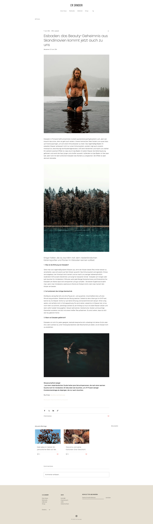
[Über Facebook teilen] (44, 410)
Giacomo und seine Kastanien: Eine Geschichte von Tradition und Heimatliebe (76, 448)
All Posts (37, 19)
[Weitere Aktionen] (108, 31)
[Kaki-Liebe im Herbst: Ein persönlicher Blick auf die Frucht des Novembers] (48, 436)
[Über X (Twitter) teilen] (49, 410)
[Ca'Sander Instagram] (76, 516)
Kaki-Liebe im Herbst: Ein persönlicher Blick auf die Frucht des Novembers (46, 448)
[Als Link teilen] (57, 410)
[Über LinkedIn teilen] (53, 410)
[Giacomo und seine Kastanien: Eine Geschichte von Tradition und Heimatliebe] (76, 436)
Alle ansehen (114, 426)
